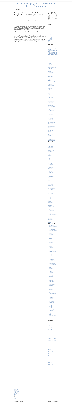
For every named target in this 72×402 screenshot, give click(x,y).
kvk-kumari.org (50, 314)
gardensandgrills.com (51, 287)
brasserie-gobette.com (51, 211)
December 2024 (50, 36)
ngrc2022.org (49, 117)
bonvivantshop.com (50, 87)
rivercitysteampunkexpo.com (52, 291)
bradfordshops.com (50, 121)
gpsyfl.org (49, 222)
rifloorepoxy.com (51, 269)
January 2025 (49, 35)
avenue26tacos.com (51, 247)
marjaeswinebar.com (50, 172)
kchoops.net (50, 292)
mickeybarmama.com (50, 207)
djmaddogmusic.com (51, 281)
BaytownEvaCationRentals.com (51, 77)
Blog (17, 44)
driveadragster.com (51, 233)
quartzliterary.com (50, 187)
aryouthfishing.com (51, 253)
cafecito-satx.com (51, 256)
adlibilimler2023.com (50, 124)
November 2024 (50, 37)
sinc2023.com (49, 145)
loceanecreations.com (51, 296)
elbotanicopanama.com (51, 169)
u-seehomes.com (50, 111)
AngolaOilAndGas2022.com (51, 129)
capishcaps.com (50, 221)
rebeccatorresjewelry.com (51, 92)
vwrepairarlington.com (51, 225)
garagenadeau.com (50, 105)
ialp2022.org (49, 154)
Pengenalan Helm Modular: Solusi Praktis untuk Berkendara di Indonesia (52, 48)
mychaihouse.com (50, 201)
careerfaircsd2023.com (51, 136)
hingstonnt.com (50, 68)
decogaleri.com (50, 166)
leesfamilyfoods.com (50, 118)
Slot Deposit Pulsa (50, 347)
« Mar (48, 21)
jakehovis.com (50, 197)
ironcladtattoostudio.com (52, 260)
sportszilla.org (50, 209)
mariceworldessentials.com (51, 194)
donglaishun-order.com (51, 192)
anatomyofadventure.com (52, 284)
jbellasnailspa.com (50, 200)
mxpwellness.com (51, 276)
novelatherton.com (51, 306)
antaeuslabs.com (50, 84)
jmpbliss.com (49, 93)
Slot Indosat (49, 323)
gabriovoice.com (51, 243)
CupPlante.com (50, 88)
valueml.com (49, 91)
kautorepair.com (50, 171)
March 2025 (49, 34)
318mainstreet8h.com (50, 185)
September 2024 (50, 39)
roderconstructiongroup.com (51, 162)
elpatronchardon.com (50, 191)
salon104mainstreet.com (51, 183)
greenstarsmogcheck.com (51, 177)
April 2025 (49, 33)
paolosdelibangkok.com (51, 204)
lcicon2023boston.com (50, 138)
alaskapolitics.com (50, 70)
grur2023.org (49, 131)
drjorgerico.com (50, 94)
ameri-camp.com (50, 96)
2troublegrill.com (51, 271)
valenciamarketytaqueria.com (52, 251)
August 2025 (49, 31)
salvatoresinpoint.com (50, 108)
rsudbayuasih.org (51, 310)
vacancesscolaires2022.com (51, 140)
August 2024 (49, 40)
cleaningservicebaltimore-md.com (53, 226)
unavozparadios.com (50, 167)
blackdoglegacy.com (51, 238)
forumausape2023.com (51, 134)
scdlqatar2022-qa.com (50, 146)
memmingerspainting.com (51, 101)
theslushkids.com (51, 266)
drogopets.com (50, 217)
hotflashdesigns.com (50, 104)
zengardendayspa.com (51, 258)
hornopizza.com (51, 232)
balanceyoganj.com (50, 74)
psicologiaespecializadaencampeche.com (53, 230)
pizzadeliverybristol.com (51, 176)
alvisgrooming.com (50, 202)
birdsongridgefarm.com (51, 297)
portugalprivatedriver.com (51, 181)
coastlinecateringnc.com (51, 228)
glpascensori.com (51, 268)
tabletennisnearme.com (51, 219)
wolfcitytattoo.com (51, 262)
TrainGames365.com (50, 76)
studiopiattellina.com (50, 189)
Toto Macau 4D (50, 327)
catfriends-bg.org (50, 63)
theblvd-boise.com (50, 115)
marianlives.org (50, 64)
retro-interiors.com (50, 114)
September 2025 (50, 30)
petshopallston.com (51, 246)
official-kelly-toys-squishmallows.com (52, 214)
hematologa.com (51, 234)
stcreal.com (49, 90)
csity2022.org (49, 159)
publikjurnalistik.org (51, 311)
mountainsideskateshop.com (52, 293)
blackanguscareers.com (51, 302)
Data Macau (49, 353)
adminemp (23, 17)
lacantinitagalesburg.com (51, 175)
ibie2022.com (49, 128)
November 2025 (50, 29)
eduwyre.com (49, 113)
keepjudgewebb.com (51, 283)
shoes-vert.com (50, 168)
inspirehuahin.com (50, 100)
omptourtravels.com (51, 308)
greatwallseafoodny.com (52, 241)
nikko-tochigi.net (51, 289)
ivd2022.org (49, 158)
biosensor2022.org (50, 153)
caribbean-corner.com (51, 290)
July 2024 (49, 41)
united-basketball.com (51, 254)
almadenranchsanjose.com (51, 122)
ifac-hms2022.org (50, 156)
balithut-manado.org (50, 125)
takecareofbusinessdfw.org (51, 81)
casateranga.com (51, 272)
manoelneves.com (50, 72)
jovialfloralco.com (50, 109)
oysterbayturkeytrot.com (52, 263)
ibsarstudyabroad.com (51, 160)
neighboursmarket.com (51, 301)
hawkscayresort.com (50, 164)
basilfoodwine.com (51, 288)
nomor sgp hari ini (54, 0)
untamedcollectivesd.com (52, 275)
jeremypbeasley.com (50, 102)
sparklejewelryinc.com (51, 259)
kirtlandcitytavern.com (51, 294)
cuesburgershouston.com (52, 229)
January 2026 (49, 27)
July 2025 (49, 32)
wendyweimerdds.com (51, 95)
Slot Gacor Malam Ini (51, 358)
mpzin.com (49, 89)
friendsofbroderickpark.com (51, 188)
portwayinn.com (51, 280)
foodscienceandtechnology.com (52, 315)
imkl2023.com (49, 135)
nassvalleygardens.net (51, 307)
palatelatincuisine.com (51, 237)
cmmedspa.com (50, 286)
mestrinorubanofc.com (51, 305)
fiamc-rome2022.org (50, 193)
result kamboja (50, 329)
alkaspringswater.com (50, 184)
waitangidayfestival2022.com (51, 139)
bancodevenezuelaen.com (51, 66)
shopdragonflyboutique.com (51, 208)
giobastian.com (50, 267)
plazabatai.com (50, 163)
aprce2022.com (50, 127)
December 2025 (50, 28)
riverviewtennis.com (50, 213)
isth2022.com (49, 143)
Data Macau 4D (50, 325)
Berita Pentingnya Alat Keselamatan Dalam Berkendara (36, 5)
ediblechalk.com (50, 218)
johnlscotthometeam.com (51, 110)
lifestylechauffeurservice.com (51, 106)
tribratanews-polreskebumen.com (53, 309)
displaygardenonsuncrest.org (51, 215)
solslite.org (50, 279)
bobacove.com (50, 205)
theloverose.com (51, 242)
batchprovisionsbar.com (51, 210)
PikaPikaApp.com (50, 80)
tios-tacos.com (50, 255)
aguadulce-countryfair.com (51, 196)
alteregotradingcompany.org (51, 126)
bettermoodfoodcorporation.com (52, 67)
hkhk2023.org (49, 132)
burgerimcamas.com (51, 317)
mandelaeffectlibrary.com (51, 73)
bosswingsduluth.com (50, 198)
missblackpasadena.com (52, 249)
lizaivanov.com (50, 235)
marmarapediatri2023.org (51, 150)
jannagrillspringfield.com (51, 190)
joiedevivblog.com (51, 298)
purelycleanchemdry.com (51, 85)
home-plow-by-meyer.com (52, 236)
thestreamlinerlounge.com (52, 304)
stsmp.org (49, 71)
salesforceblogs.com (50, 75)
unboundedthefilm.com (51, 62)
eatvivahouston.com (51, 239)
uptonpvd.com (50, 270)
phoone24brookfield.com (51, 206)
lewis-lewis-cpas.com (50, 119)
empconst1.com (50, 98)
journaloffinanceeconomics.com (52, 313)
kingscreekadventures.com (51, 83)
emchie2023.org (50, 151)
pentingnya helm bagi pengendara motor (25, 44)
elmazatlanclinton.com (50, 173)
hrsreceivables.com (50, 97)
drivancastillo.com (51, 285)
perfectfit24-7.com (50, 180)
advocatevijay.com (50, 123)
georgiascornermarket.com (51, 179)
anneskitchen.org (51, 250)
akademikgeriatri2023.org (51, 149)
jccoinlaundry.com (50, 170)
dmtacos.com (50, 231)
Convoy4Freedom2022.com (51, 130)
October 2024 (50, 38)
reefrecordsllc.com (51, 252)
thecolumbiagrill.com (50, 147)
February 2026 (50, 26)
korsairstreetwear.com (51, 245)
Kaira (19, 401)
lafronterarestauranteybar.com (52, 264)
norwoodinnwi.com (51, 300)
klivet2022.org (49, 155)
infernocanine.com (51, 277)
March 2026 (16, 378)
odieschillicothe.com (50, 174)
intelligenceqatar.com (50, 79)
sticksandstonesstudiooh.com (52, 273)
